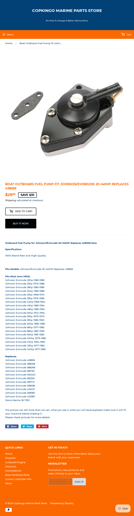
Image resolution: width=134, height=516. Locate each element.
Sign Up (79, 481)
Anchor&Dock (13, 470)
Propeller (10, 457)
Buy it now (21, 223)
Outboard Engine (15, 462)
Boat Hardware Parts (17, 474)
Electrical (10, 466)
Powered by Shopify (61, 503)
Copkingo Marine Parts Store (67, 10)
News (8, 483)
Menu (10, 34)
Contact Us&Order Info (18, 479)
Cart (128, 34)
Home (8, 43)
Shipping (10, 200)
